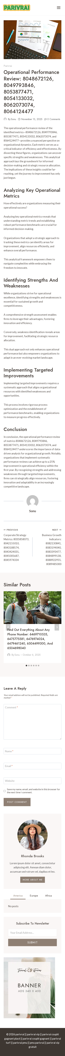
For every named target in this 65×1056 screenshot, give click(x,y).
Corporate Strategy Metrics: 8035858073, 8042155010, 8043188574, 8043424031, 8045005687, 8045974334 (16, 545)
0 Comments (53, 119)
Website (10, 780)
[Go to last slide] (8, 627)
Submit (32, 942)
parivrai (8, 66)
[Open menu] (58, 8)
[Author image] (5, 119)
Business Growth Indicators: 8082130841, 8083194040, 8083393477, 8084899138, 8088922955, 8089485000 (51, 547)
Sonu (13, 119)
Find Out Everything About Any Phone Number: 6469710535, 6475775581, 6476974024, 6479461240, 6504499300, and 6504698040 (30, 639)
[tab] (26, 665)
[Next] (57, 627)
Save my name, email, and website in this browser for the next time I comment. (33, 791)
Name (9, 751)
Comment (11, 707)
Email (9, 766)
